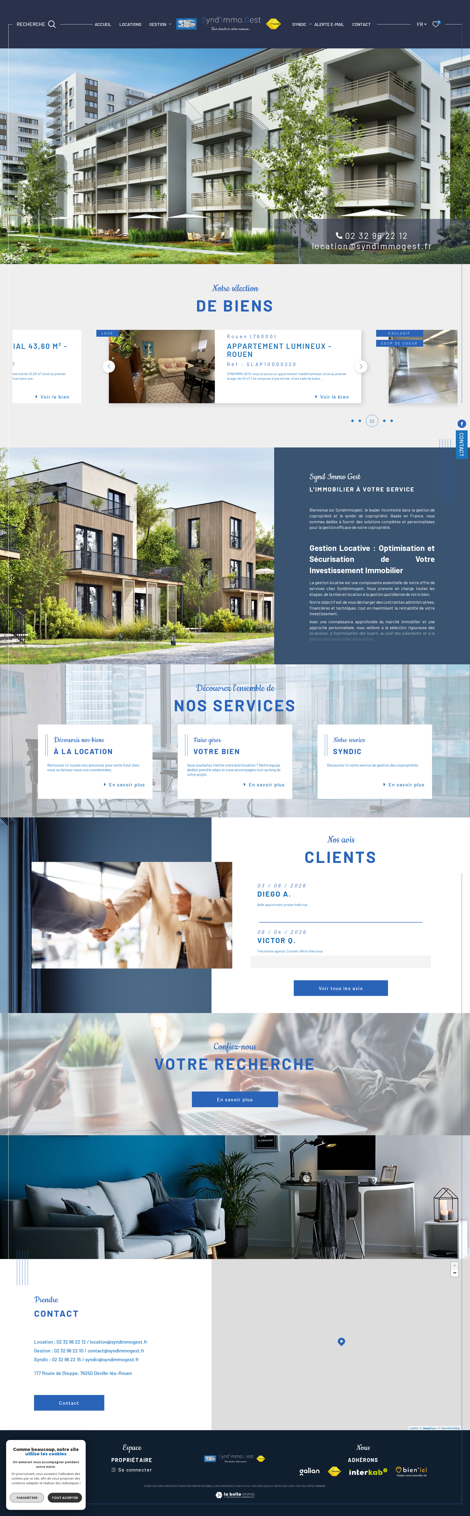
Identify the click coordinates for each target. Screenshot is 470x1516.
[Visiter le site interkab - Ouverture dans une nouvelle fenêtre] (368, 1471)
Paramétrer (27, 1497)
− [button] (454, 1273)
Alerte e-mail (329, 24)
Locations (130, 24)
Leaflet (414, 1428)
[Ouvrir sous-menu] (170, 24)
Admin (277, 1486)
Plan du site (242, 1486)
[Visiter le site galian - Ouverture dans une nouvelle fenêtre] (309, 1471)
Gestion (157, 24)
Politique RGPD (304, 1486)
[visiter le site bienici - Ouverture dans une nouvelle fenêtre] (411, 1471)
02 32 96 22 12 (376, 235)
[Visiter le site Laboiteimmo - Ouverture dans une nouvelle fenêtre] (235, 1500)
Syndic (299, 24)
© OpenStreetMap (449, 1428)
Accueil (103, 24)
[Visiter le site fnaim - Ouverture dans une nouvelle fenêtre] (334, 1471)
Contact (361, 24)
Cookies (320, 1486)
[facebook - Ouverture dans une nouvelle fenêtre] (462, 424)
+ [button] (454, 1265)
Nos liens (288, 1486)
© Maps (428, 1428)
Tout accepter (65, 1497)
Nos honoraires (224, 1486)
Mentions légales (262, 1486)
